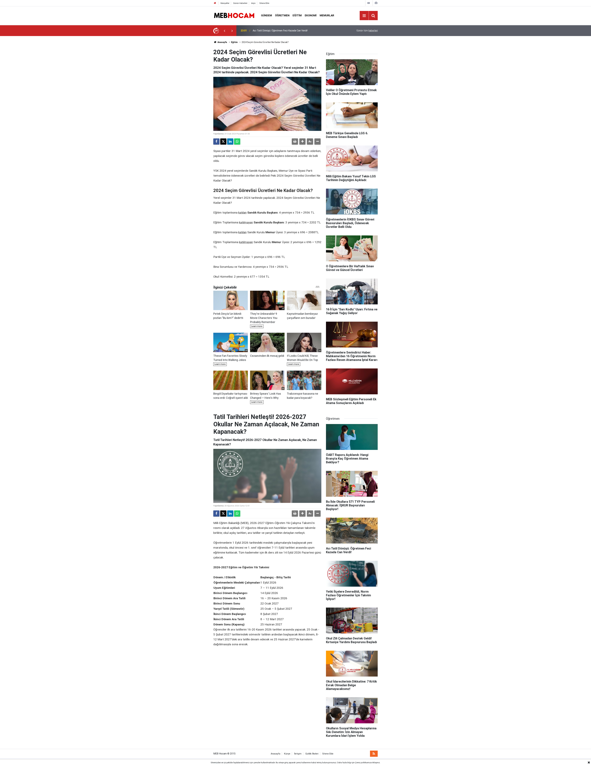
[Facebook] (216, 141)
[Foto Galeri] (376, 3)
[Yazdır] (295, 141)
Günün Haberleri (240, 3)
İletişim (298, 753)
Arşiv (253, 3)
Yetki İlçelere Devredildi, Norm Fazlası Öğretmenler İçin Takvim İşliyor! (290, 30)
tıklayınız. (376, 762)
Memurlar (327, 15)
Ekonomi (311, 15)
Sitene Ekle (264, 3)
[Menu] (364, 16)
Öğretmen (282, 15)
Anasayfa (222, 42)
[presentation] (224, 30)
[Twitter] (223, 141)
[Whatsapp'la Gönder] (237, 141)
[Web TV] (368, 3)
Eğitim (297, 15)
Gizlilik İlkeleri (311, 753)
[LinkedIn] (230, 141)
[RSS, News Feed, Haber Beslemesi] (374, 754)
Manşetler (225, 3)
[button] (302, 141)
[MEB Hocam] (234, 15)
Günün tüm (367, 30)
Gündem (266, 15)
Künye (287, 753)
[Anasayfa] (215, 3)
